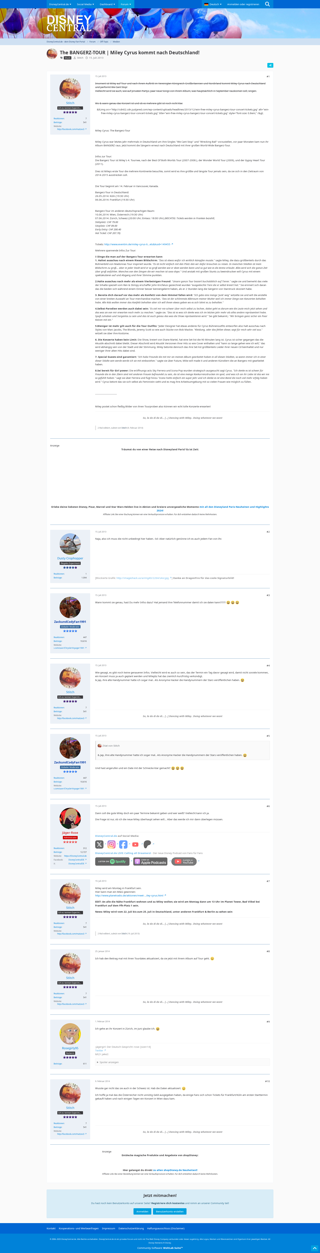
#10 (267, 1081)
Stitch (80, 57)
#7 (268, 881)
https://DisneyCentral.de (75, 855)
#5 (268, 735)
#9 (268, 1021)
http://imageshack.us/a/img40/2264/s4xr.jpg (142, 578)
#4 (268, 665)
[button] (213, 4)
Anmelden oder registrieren (243, 4)
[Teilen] (270, 65)
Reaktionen (59, 118)
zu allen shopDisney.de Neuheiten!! (175, 1170)
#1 (268, 76)
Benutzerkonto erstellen (170, 1211)
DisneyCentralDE (76, 859)
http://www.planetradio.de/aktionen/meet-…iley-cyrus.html (129, 895)
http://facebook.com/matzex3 (70, 129)
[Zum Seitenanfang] (314, 1248)
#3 (268, 595)
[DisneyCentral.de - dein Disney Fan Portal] (160, 23)
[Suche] (267, 4)
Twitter (99, 1050)
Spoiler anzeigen (109, 1062)
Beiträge (58, 122)
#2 (268, 531)
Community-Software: (160, 1247)
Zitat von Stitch (111, 745)
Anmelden (142, 1211)
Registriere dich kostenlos (167, 1203)
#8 (268, 951)
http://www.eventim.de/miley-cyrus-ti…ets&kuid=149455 (137, 244)
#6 (268, 806)
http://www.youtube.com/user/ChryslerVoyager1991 (60, 648)
